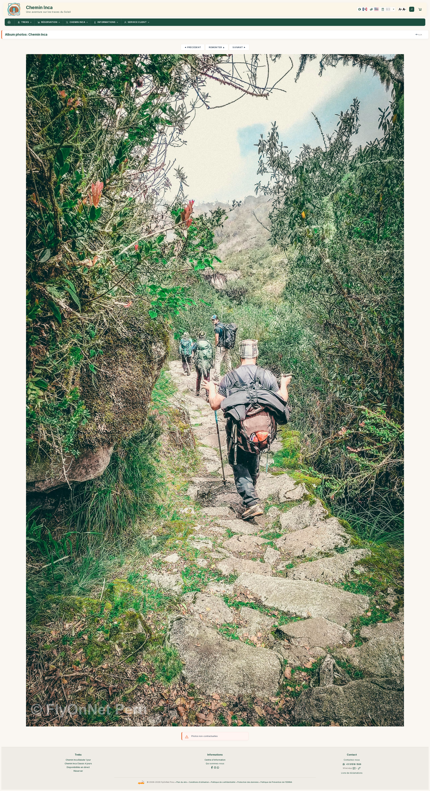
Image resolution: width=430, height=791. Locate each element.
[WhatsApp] (218, 767)
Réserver (78, 771)
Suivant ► (239, 47)
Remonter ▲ (217, 47)
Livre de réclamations (351, 773)
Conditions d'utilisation (199, 782)
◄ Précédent (192, 47)
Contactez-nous (352, 760)
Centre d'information (215, 760)
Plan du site (181, 782)
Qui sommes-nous (215, 763)
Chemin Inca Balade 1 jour (78, 760)
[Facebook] (211, 767)
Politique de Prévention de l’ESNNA (276, 782)
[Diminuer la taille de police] (404, 9)
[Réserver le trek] (420, 9)
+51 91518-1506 (353, 764)
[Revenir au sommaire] (9, 22)
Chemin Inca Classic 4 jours (78, 763)
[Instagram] (215, 767)
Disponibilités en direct (78, 767)
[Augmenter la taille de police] (400, 9)
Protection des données (248, 782)
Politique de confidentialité (223, 782)
